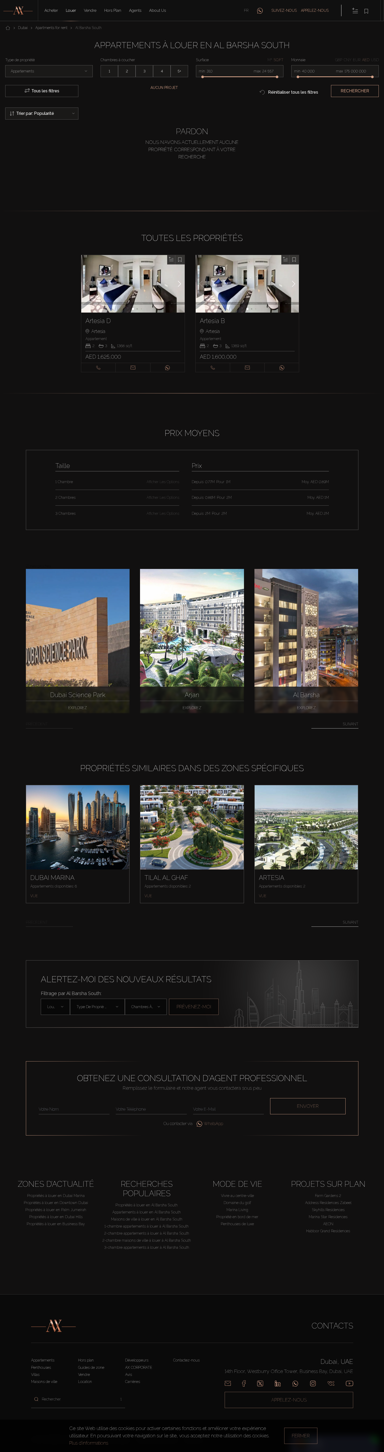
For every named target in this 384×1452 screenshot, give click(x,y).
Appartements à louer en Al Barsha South (146, 1212)
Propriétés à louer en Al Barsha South (146, 1205)
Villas (35, 1374)
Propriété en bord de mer (237, 1217)
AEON (328, 1224)
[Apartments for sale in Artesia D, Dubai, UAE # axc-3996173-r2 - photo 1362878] (133, 284)
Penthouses (41, 1367)
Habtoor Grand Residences (328, 1231)
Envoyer (308, 1106)
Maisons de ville (44, 1382)
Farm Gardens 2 (328, 1196)
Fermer (301, 1435)
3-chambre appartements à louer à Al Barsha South (146, 1247)
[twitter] (260, 1383)
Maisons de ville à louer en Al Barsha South (146, 1219)
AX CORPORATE (138, 1367)
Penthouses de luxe (237, 1224)
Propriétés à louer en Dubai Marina (56, 1196)
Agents (135, 10)
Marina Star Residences (328, 1217)
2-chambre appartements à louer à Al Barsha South (146, 1233)
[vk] (331, 1383)
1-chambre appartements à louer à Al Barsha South (146, 1226)
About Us (157, 10)
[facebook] (244, 1383)
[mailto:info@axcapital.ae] (228, 1383)
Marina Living (237, 1210)
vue (34, 896)
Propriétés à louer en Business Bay (56, 1224)
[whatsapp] (260, 10)
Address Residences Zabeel (328, 1203)
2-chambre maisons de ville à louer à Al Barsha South (146, 1240)
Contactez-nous (186, 1360)
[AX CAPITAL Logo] (53, 1326)
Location (85, 1382)
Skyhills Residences (328, 1210)
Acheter (51, 10)
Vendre (90, 10)
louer (71, 10)
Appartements (42, 1360)
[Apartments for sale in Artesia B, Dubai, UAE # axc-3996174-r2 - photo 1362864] (247, 284)
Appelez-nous (315, 10)
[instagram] (313, 1383)
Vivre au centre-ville (237, 1196)
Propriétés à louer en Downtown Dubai (56, 1203)
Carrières (132, 1382)
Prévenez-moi (194, 1006)
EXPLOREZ (77, 708)
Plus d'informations (88, 1443)
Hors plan (112, 10)
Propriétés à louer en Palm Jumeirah (55, 1210)
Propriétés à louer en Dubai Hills (56, 1217)
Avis (128, 1374)
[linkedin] (278, 1383)
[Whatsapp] (295, 1383)
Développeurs (136, 1360)
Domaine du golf (237, 1203)
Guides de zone (91, 1367)
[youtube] (349, 1383)
